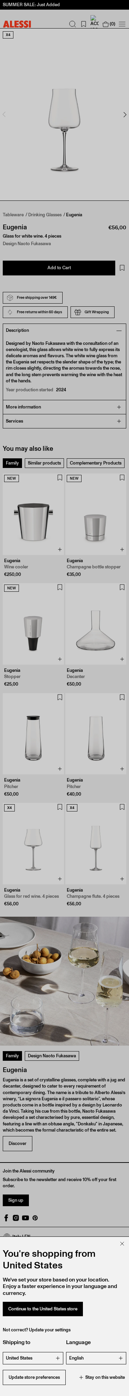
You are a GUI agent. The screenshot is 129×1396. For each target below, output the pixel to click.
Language (78, 1342)
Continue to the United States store (42, 1308)
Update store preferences (34, 1377)
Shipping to (16, 1342)
